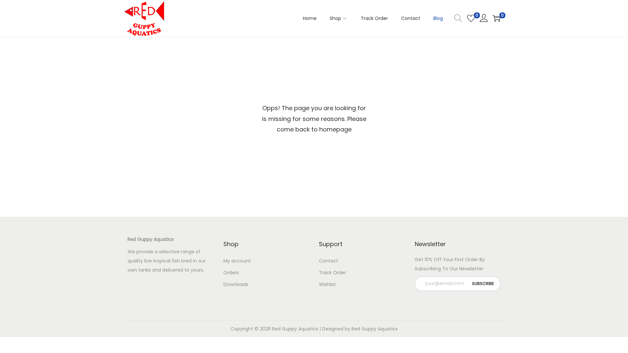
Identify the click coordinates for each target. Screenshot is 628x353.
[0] (471, 18)
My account (237, 261)
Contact (328, 261)
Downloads (235, 284)
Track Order (332, 272)
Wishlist (327, 284)
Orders (231, 272)
